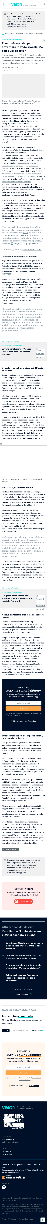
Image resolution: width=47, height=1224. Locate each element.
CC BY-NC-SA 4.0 (9, 1200)
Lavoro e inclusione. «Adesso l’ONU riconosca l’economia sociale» (16, 351)
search (44, 4)
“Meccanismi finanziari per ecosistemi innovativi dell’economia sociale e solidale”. (21, 166)
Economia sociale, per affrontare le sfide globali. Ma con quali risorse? (23, 966)
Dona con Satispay (23, 901)
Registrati (36, 1030)
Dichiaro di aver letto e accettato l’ (24, 714)
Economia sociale (10, 849)
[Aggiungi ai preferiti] (44, 40)
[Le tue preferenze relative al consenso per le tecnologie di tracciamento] (42, 1220)
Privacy (4, 1219)
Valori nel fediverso (10, 1142)
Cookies (12, 1219)
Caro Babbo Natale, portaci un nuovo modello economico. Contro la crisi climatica (24, 946)
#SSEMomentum (10, 235)
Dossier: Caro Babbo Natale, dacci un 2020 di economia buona (25, 33)
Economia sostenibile (12, 39)
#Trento (23, 235)
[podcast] (4, 1187)
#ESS (37, 227)
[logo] (23, 4)
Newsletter (7, 1154)
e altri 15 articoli (23, 989)
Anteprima (32, 721)
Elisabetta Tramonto (10, 67)
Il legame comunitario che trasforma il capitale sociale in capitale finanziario (17, 598)
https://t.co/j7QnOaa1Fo (26, 243)
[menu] (3, 4)
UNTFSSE (7, 274)
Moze (30, 1219)
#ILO (25, 233)
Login (6, 1030)
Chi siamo (6, 1152)
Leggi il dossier (22, 994)
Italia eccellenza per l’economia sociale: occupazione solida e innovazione (22, 978)
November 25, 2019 (32, 250)
